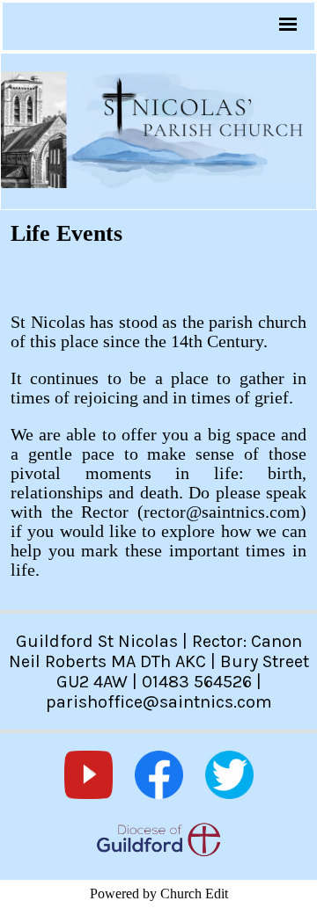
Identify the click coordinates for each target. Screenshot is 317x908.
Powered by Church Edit (159, 893)
